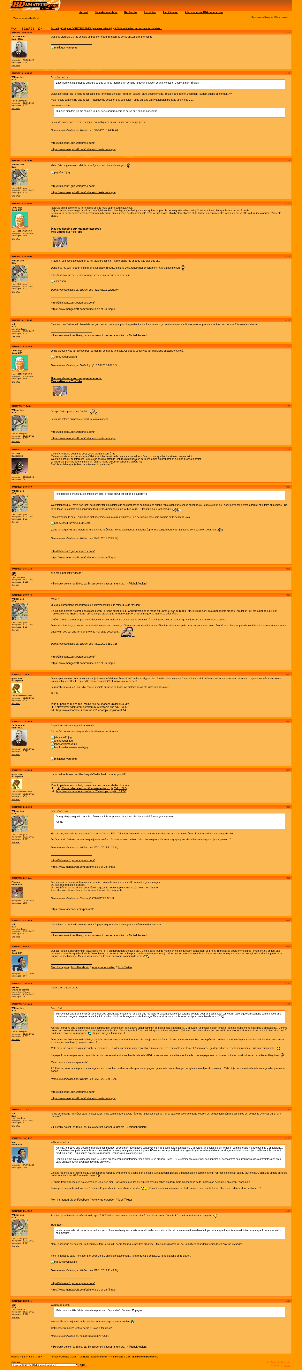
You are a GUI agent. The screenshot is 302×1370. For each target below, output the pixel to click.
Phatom (16, 882)
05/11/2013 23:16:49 (22, 920)
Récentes (268, 17)
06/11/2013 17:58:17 (22, 1109)
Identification (170, 12)
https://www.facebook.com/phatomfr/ (73, 909)
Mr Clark (16, 453)
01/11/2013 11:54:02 (22, 406)
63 (39, 28)
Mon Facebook (80, 967)
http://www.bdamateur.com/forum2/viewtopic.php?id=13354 (91, 710)
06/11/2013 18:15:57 (22, 1138)
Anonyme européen (103, 967)
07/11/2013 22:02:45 (22, 1301)
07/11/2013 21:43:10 (22, 1211)
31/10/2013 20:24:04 (22, 160)
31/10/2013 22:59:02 (22, 320)
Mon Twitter (125, 967)
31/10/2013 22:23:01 (22, 256)
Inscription (150, 12)
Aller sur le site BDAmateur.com (204, 12)
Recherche (130, 12)
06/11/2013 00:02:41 (22, 947)
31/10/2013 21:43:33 (22, 203)
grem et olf (17, 678)
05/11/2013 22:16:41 (22, 878)
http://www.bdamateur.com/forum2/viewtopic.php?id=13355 (92, 707)
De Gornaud (18, 36)
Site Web (16, 65)
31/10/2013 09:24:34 (22, 32)
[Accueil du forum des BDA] (35, 9)
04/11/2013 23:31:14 (22, 569)
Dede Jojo (17, 207)
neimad (16, 987)
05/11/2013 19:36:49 (22, 721)
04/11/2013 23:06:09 (22, 487)
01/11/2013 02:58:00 (22, 346)
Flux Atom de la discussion (277, 1362)
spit (14, 324)
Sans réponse (282, 17)
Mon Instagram (60, 967)
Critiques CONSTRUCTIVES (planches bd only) (86, 28)
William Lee (18, 77)
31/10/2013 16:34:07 (22, 73)
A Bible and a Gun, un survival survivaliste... (138, 28)
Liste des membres (106, 12)
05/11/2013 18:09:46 (22, 595)
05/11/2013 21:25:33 (22, 807)
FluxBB (287, 1365)
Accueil (83, 12)
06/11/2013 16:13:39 (22, 1004)
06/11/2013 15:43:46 (22, 983)
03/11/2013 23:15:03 (22, 449)
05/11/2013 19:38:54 (22, 770)
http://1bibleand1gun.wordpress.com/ (73, 142)
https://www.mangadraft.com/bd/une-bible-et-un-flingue (83, 149)
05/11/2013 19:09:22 (22, 674)
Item (14, 950)
